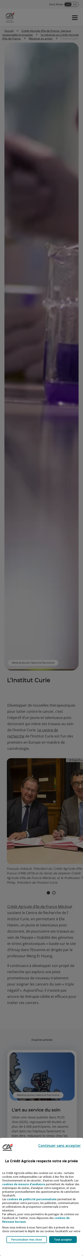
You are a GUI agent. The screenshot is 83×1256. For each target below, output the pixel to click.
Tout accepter (63, 1239)
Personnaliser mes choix (26, 1239)
